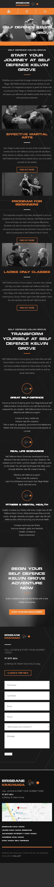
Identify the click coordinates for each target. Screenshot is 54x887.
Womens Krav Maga (13, 837)
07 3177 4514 (10, 658)
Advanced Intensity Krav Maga (19, 834)
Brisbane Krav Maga (13, 827)
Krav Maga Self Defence (15, 841)
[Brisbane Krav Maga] (27, 4)
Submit (8, 754)
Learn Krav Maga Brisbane (17, 830)
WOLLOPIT (17, 856)
